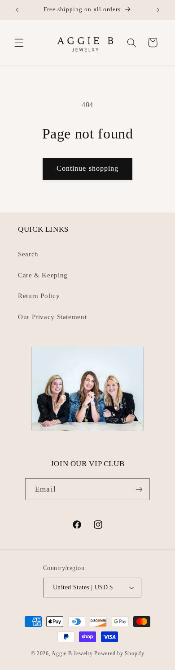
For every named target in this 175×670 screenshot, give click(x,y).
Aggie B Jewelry (72, 653)
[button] (19, 42)
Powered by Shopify (119, 653)
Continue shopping (87, 168)
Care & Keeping (43, 275)
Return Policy (39, 295)
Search (28, 254)
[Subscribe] (138, 489)
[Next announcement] (158, 10)
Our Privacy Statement (52, 316)
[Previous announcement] (17, 10)
